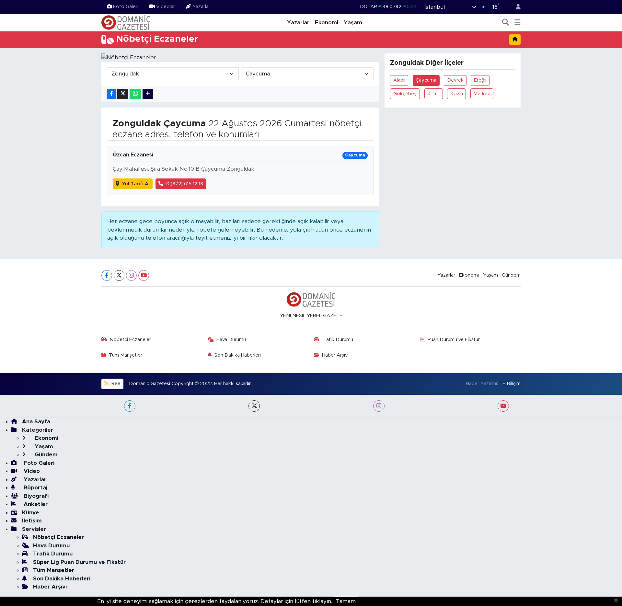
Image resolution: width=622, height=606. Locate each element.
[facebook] (129, 406)
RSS (115, 383)
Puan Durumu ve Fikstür (454, 339)
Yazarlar (201, 6)
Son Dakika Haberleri (237, 355)
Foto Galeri (125, 6)
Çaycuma (426, 80)
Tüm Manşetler (125, 355)
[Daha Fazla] (148, 94)
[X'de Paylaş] (122, 94)
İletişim (32, 520)
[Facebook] (106, 275)
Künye (30, 512)
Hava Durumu (231, 339)
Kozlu (456, 93)
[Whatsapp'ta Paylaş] (135, 94)
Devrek (455, 80)
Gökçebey (405, 93)
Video (31, 471)
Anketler (35, 504)
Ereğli (480, 80)
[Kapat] (618, 601)
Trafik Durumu (337, 339)
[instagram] (379, 406)
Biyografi (35, 496)
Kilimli (433, 93)
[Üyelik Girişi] (515, 7)
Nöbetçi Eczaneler (130, 339)
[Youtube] (143, 275)
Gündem (511, 275)
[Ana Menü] (517, 22)
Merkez (481, 93)
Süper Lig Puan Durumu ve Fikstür (79, 562)
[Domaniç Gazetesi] (125, 22)
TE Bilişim (510, 383)
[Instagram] (131, 275)
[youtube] (503, 406)
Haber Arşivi (335, 355)
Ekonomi (326, 22)
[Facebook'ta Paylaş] (111, 94)
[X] (119, 275)
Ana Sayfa (36, 421)
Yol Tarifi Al (136, 183)
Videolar (165, 6)
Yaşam (353, 22)
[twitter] (254, 406)
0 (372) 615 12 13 (184, 183)
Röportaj (34, 487)
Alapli (399, 80)
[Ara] (506, 22)
